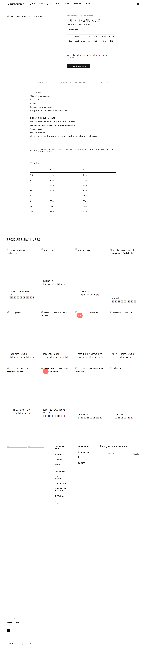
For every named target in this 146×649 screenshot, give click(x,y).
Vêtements (74, 15)
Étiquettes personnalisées (59, 496)
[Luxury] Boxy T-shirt (120, 298)
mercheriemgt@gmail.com (15, 618)
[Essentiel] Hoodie (51, 354)
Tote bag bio (117, 414)
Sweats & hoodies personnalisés (60, 489)
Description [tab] (42, 83)
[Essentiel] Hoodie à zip (19, 410)
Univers (66, 4)
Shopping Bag (84, 414)
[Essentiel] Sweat (85, 291)
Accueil (68, 15)
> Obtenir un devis (79, 66)
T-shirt (80, 15)
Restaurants (58, 454)
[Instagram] (8, 630)
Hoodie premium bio (18, 354)
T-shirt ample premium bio (123, 354)
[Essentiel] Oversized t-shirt (90, 354)
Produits (77, 4)
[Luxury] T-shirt (49, 281)
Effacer (72, 57)
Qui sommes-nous (83, 452)
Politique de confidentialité (82, 463)
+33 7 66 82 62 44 (14, 623)
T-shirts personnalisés (61, 483)
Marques (58, 464)
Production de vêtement (59, 477)
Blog (88, 4)
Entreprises (58, 459)
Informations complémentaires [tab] (73, 83)
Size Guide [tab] (104, 83)
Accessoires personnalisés (59, 502)
